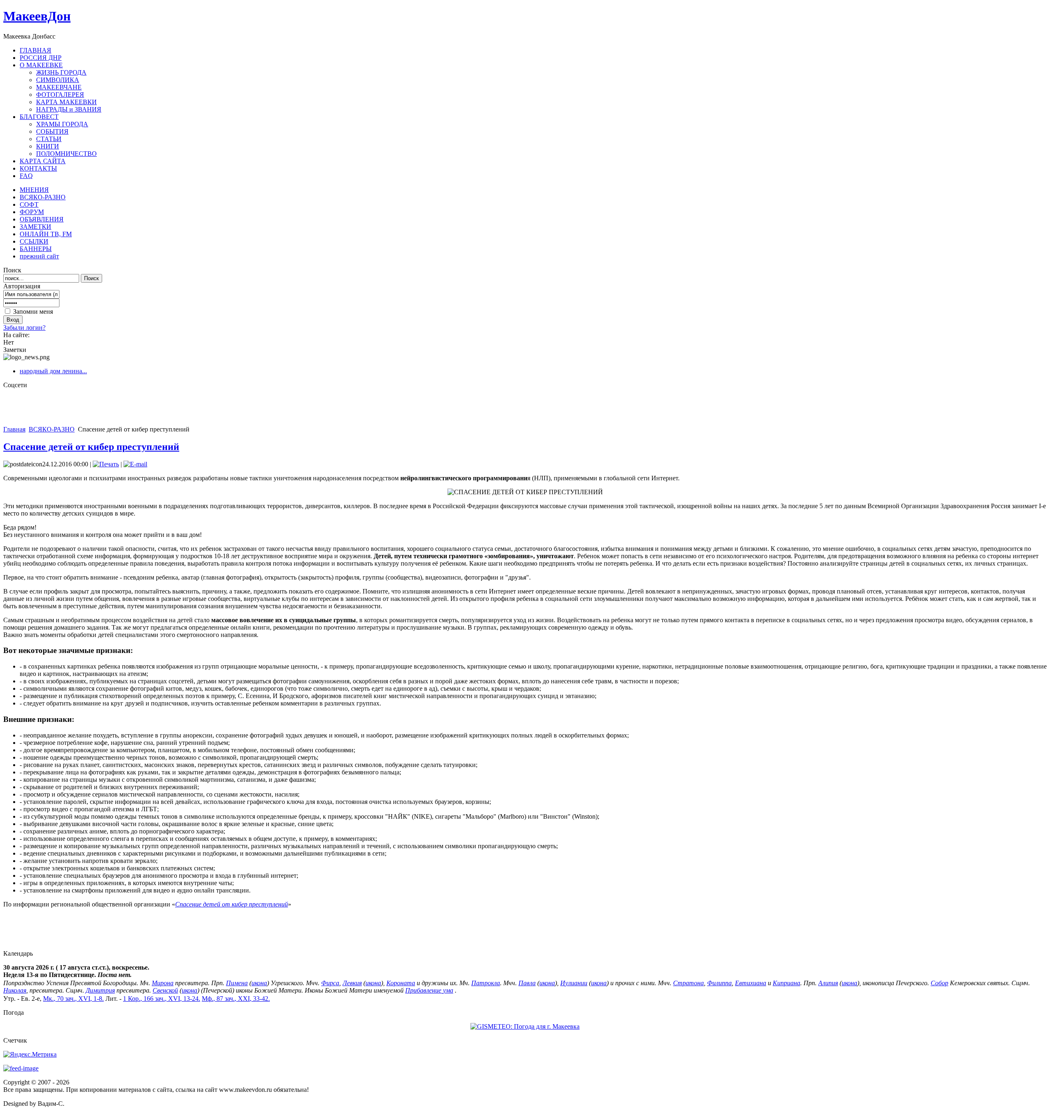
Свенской (165, 990)
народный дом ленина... (53, 371)
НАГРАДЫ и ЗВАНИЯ (68, 109)
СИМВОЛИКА (57, 79)
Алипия (828, 982)
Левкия (352, 982)
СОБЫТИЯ (52, 131)
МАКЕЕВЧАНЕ (59, 87)
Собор (939, 982)
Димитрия (100, 990)
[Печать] (106, 464)
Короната (400, 982)
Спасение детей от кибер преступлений (91, 446)
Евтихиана (750, 982)
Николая (14, 990)
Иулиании (573, 982)
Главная (14, 429)
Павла (527, 982)
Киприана (786, 982)
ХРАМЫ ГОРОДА (62, 124)
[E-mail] (135, 464)
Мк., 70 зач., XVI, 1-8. (73, 998)
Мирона (162, 982)
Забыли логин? (24, 327)
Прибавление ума (429, 990)
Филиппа (719, 982)
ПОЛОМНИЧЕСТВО (66, 153)
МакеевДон (37, 16)
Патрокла (485, 982)
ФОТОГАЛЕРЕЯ (60, 94)
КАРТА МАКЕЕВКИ (66, 101)
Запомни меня (33, 311)
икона (259, 982)
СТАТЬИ (49, 138)
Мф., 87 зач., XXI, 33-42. (236, 998)
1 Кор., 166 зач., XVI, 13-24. (161, 998)
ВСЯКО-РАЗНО (52, 429)
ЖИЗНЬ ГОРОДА (61, 72)
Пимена (237, 982)
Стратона (688, 982)
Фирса (330, 982)
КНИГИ (47, 146)
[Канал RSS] (21, 1068)
